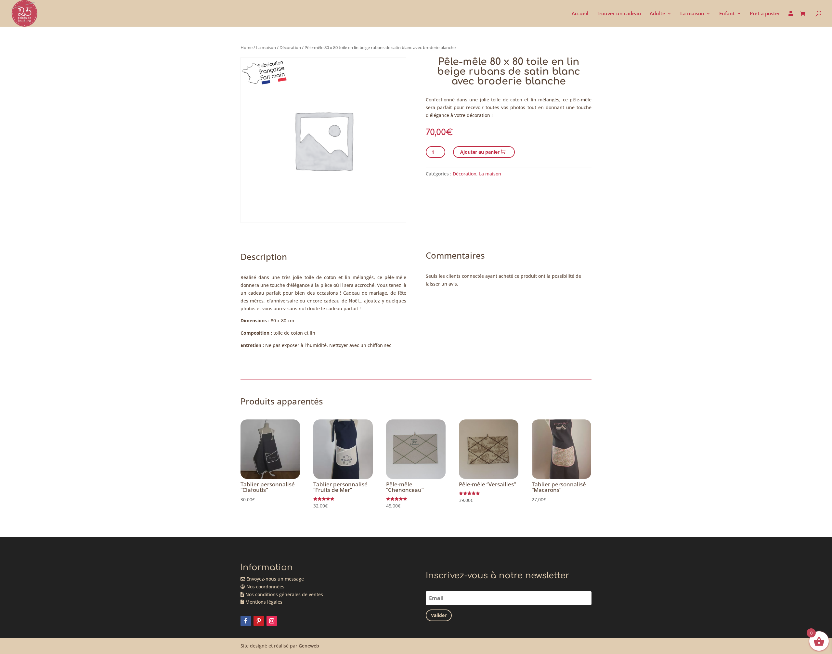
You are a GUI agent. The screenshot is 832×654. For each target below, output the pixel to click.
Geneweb (309, 646)
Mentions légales (263, 602)
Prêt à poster (765, 14)
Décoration (290, 47)
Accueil (580, 14)
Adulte (657, 14)
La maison (692, 14)
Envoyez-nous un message (274, 579)
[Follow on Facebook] (245, 621)
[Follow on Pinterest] (259, 621)
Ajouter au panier (480, 152)
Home (246, 47)
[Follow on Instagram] (271, 621)
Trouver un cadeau (619, 14)
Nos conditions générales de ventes (283, 594)
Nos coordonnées (264, 586)
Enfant (727, 14)
